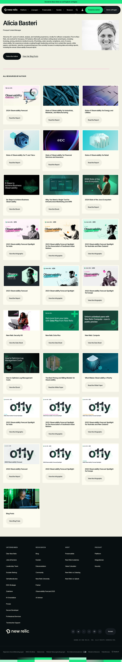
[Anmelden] (82, 10)
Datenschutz (40, 652)
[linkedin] (73, 631)
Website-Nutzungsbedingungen (55, 652)
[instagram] (100, 631)
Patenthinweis (106, 652)
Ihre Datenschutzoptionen (74, 652)
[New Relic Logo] (10, 10)
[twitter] (83, 631)
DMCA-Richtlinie (30, 652)
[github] (89, 631)
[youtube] (78, 631)
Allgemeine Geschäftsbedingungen (13, 652)
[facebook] (94, 631)
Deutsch (116, 651)
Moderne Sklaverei (94, 652)
